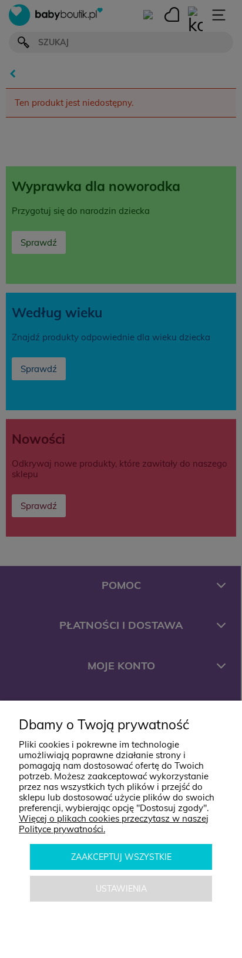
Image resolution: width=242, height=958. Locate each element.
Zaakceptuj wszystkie (121, 857)
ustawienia (121, 888)
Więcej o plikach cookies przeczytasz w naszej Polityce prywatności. (114, 824)
